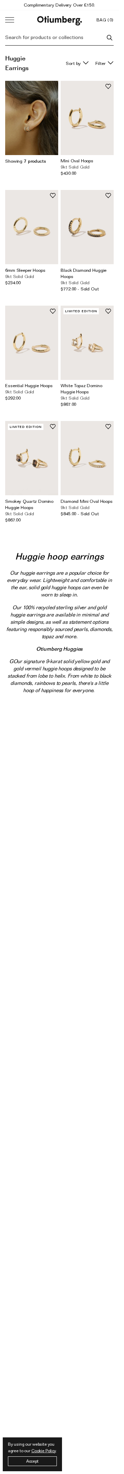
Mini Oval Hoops (77, 160)
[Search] (109, 37)
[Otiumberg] (59, 20)
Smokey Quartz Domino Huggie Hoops (29, 504)
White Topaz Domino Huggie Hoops (81, 388)
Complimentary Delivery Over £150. (59, 5)
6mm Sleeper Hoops (25, 270)
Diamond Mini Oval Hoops (87, 501)
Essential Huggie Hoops (29, 385)
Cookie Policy (43, 1450)
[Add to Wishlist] (108, 86)
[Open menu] (10, 20)
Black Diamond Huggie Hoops (83, 273)
